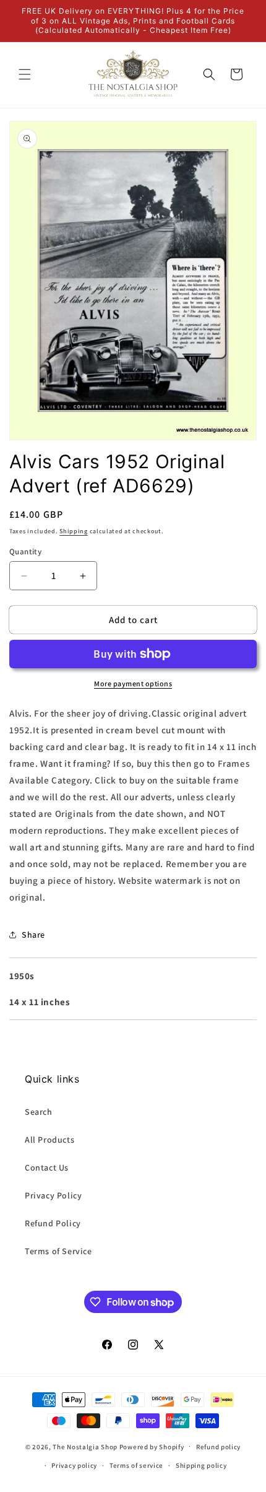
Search (39, 1111)
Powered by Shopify (151, 1446)
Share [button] (33, 934)
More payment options (133, 683)
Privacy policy (74, 1465)
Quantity (25, 551)
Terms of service (136, 1465)
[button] (24, 74)
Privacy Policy (53, 1195)
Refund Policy (53, 1223)
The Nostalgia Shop (85, 1446)
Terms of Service (58, 1251)
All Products (49, 1139)
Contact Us (47, 1167)
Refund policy (218, 1446)
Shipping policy (201, 1465)
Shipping (73, 531)
